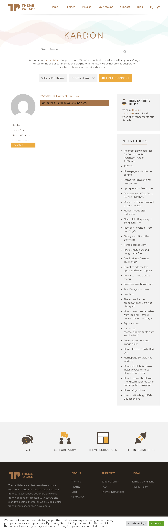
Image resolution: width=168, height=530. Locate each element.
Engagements (20, 140)
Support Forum (65, 449)
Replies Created (21, 135)
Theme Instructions (113, 491)
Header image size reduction (135, 212)
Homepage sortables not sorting (138, 173)
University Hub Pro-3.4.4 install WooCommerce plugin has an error (138, 370)
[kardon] (23, 121)
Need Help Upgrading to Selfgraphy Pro (138, 221)
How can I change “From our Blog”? (138, 229)
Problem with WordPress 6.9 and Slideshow (138, 195)
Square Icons (131, 323)
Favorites (17, 145)
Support (125, 6)
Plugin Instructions (140, 450)
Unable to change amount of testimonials (139, 204)
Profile (16, 125)
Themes (70, 6)
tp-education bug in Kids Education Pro (138, 397)
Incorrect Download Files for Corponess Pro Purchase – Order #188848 (138, 156)
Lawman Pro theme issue (139, 284)
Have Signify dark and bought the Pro (136, 251)
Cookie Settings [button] (137, 523)
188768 (128, 166)
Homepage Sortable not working (138, 359)
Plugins (86, 6)
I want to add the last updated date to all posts (138, 269)
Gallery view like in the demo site (136, 238)
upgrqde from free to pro (138, 188)
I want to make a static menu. (137, 277)
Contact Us (77, 496)
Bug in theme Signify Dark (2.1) (139, 351)
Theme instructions (103, 449)
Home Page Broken (135, 390)
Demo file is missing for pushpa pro (137, 181)
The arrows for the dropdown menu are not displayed (138, 303)
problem (129, 294)
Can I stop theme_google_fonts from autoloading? (139, 332)
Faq (27, 450)
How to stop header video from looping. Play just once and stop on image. (139, 315)
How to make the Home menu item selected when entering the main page (139, 382)
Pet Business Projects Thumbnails (136, 260)
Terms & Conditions (143, 481)
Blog (140, 6)
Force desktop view (135, 244)
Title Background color (137, 289)
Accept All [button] (156, 523)
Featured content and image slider (136, 342)
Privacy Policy (140, 486)
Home (54, 6)
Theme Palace (29, 7)
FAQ (104, 486)
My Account (105, 6)
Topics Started (20, 130)
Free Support (117, 78)
